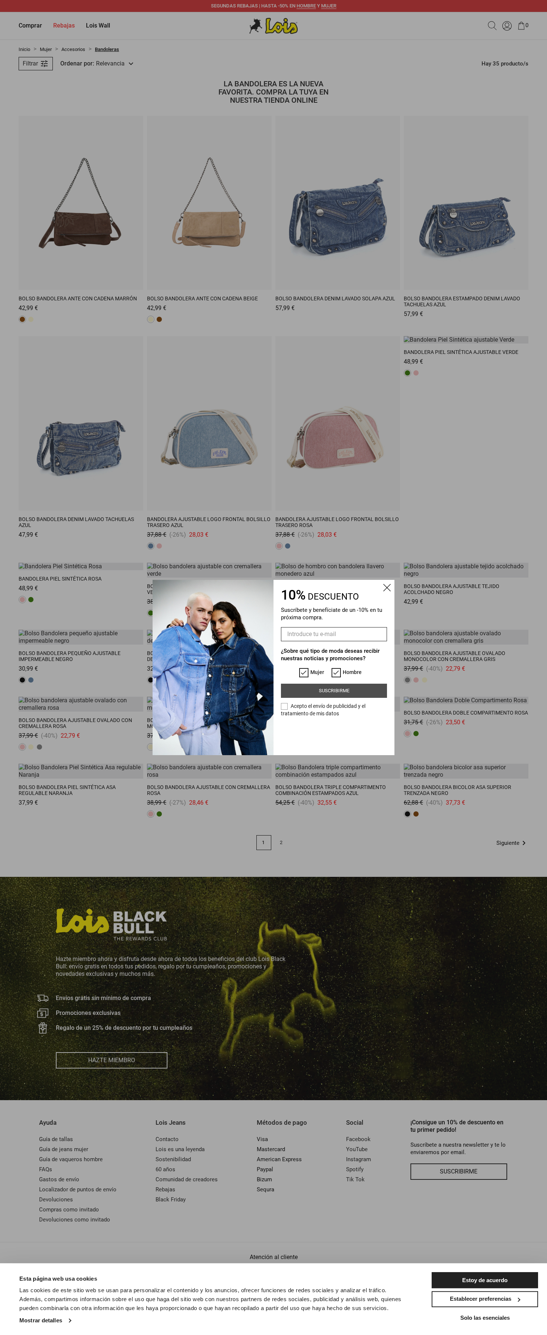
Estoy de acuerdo (485, 1280)
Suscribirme (334, 690)
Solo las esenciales (485, 1318)
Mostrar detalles (40, 1320)
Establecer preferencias (480, 1299)
